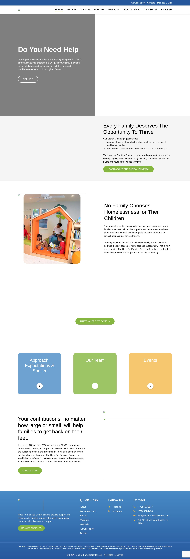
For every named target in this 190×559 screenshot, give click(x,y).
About (71, 9)
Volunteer (131, 9)
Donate (166, 9)
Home (59, 9)
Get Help (150, 9)
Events (113, 9)
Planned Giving (164, 3)
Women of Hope (92, 9)
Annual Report (138, 3)
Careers (151, 3)
